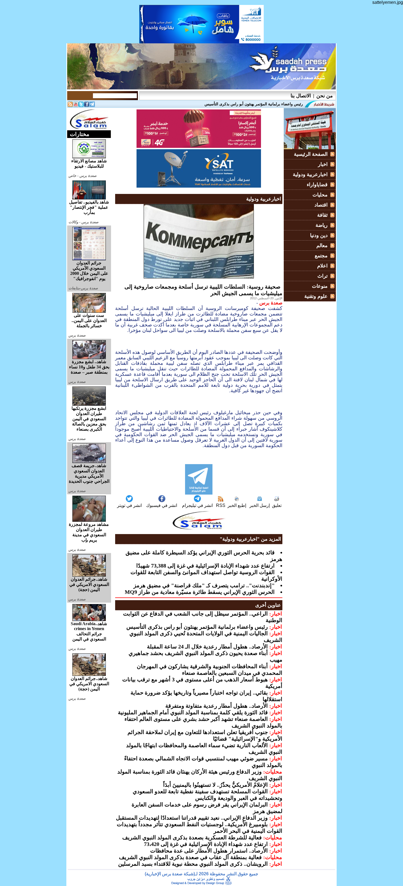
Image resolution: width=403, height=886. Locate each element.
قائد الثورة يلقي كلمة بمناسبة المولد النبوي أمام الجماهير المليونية (193, 712)
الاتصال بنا (301, 95)
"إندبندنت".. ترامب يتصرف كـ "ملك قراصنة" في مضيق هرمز (204, 585)
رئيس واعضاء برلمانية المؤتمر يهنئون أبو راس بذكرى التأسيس (197, 627)
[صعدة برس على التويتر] (81, 105)
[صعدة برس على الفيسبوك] (86, 105)
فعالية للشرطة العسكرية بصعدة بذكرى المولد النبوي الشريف (192, 837)
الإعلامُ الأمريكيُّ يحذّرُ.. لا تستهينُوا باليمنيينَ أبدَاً (215, 785)
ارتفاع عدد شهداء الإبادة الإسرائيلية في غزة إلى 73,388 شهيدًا (205, 566)
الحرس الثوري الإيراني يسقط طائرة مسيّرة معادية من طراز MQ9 (200, 592)
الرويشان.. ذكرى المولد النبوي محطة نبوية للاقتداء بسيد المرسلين (193, 864)
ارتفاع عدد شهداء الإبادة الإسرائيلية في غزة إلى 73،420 (206, 844)
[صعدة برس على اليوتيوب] (75, 105)
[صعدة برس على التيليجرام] (92, 105)
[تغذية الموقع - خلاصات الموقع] (70, 105)
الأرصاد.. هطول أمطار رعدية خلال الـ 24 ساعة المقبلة (207, 647)
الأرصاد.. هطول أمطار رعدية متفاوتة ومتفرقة (216, 706)
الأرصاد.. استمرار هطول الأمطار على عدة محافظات (209, 851)
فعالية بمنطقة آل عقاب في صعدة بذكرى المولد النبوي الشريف (190, 857)
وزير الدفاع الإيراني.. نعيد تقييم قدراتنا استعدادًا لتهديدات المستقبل (192, 818)
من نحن (324, 95)
